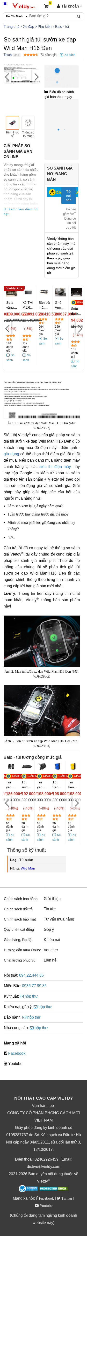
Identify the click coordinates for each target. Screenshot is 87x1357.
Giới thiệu (52, 899)
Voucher (51, 950)
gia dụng (11, 454)
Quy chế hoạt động (19, 929)
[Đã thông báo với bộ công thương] (28, 1188)
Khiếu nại (52, 940)
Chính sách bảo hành (20, 899)
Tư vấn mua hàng (59, 919)
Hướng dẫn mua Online (22, 950)
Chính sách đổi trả (18, 909)
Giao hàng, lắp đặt (18, 940)
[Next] (36, 76)
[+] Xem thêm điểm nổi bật (21, 211)
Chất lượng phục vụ (19, 960)
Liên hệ (50, 960)
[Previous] (7, 76)
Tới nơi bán (69, 196)
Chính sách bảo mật (20, 919)
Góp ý (49, 929)
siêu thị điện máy (55, 467)
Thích (8, 55)
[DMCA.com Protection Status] (53, 1189)
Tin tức (50, 909)
